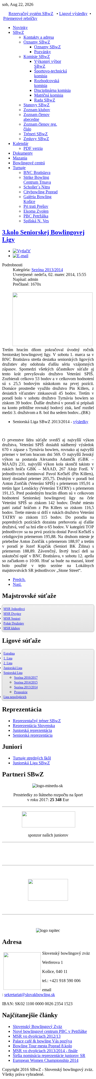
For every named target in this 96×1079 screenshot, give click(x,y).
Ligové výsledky (73, 13)
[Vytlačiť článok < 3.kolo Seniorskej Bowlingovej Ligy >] (22, 251)
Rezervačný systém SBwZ (31, 13)
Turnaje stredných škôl (32, 758)
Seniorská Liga (12, 673)
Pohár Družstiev (13, 623)
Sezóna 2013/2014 (47, 269)
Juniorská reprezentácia (32, 730)
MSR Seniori (11, 618)
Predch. (19, 579)
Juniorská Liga (12, 668)
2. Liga (7, 663)
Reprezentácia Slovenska (34, 725)
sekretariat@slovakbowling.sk (29, 994)
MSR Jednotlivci (14, 609)
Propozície (20, 692)
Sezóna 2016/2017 (26, 678)
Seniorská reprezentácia (33, 735)
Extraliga (9, 653)
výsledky (80, 421)
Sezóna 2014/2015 (26, 682)
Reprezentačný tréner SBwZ (37, 720)
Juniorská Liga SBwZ (31, 763)
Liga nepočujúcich (14, 697)
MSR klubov (11, 628)
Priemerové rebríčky (20, 18)
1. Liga (7, 658)
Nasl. (17, 584)
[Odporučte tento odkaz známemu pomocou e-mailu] (20, 255)
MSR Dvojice (12, 614)
